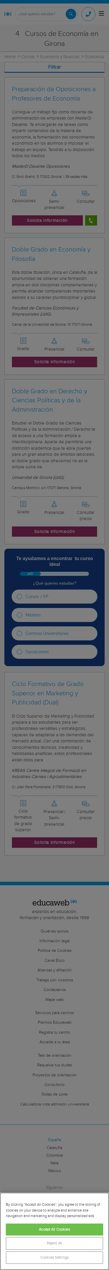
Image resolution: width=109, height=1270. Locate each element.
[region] (54, 1231)
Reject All (54, 1243)
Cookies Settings (54, 1257)
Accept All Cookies (54, 1229)
